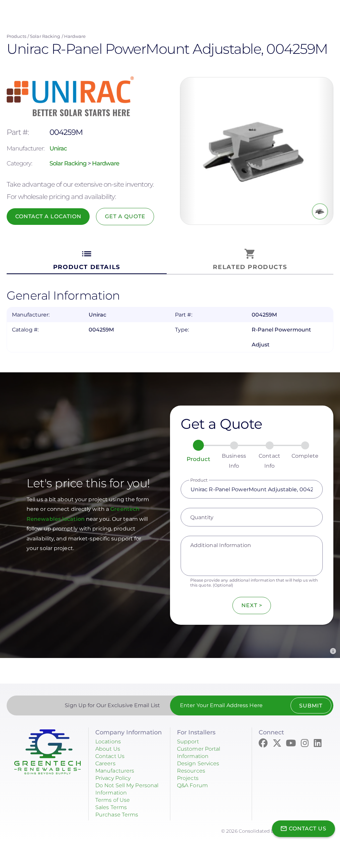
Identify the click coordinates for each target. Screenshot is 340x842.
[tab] (87, 259)
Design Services (198, 763)
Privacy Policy (112, 778)
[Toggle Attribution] (333, 651)
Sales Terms (111, 807)
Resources (191, 771)
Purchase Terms (116, 814)
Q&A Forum (192, 785)
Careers (105, 763)
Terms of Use (112, 800)
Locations (108, 741)
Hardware (75, 36)
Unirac (58, 148)
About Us (107, 749)
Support (188, 741)
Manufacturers (114, 771)
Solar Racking (45, 36)
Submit (310, 705)
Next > (251, 605)
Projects (188, 778)
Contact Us (110, 756)
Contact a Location (48, 216)
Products (16, 36)
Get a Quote (125, 216)
